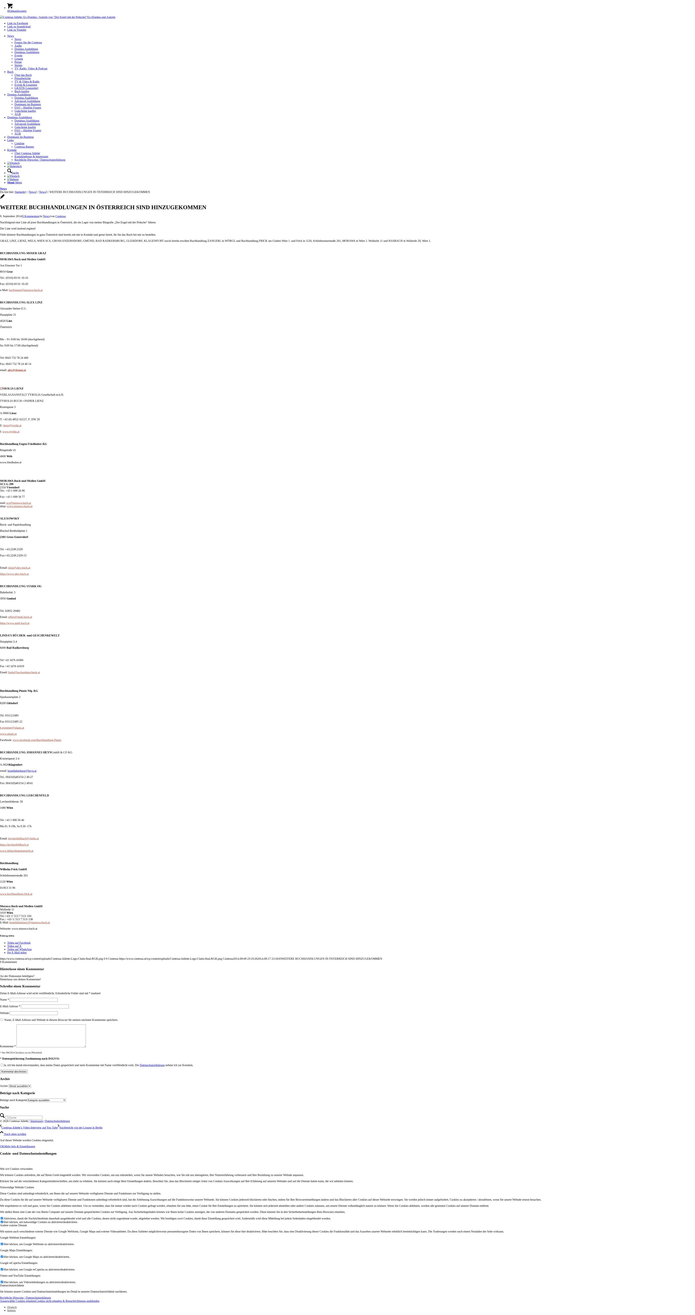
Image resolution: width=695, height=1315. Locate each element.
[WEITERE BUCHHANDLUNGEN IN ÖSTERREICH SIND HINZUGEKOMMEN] (2, 198)
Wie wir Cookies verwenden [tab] (16, 1168)
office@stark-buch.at (20, 616)
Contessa (60, 216)
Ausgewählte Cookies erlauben (18, 1301)
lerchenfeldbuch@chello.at (23, 838)
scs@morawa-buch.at (18, 502)
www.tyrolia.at (10, 431)
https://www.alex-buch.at (14, 573)
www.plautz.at (8, 733)
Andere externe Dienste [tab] (13, 1225)
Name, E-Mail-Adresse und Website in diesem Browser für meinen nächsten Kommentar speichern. (61, 1019)
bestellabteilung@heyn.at (22, 770)
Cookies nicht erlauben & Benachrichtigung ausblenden (67, 1301)
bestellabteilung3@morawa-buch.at (29, 922)
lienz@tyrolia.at (12, 425)
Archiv (4, 1085)
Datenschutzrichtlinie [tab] (12, 1285)
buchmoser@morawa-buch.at (26, 290)
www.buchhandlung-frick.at (16, 893)
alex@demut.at (17, 370)
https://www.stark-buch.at (14, 623)
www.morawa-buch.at (19, 506)
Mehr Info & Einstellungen (19, 1146)
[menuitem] (351, 52)
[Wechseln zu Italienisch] (14, 166)
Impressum (36, 1121)
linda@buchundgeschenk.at (24, 672)
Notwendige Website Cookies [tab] (17, 1187)
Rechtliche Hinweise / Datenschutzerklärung (25, 1297)
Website (4, 1013)
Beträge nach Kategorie (13, 1100)
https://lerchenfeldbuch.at (14, 844)
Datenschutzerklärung (152, 1065)
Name (4, 999)
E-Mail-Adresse (10, 1006)
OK (2, 1146)
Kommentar (8, 1046)
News (3, 188)
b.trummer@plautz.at (12, 727)
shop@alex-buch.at (19, 567)
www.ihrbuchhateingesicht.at (16, 850)
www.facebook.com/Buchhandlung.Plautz (37, 740)
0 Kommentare (30, 216)
